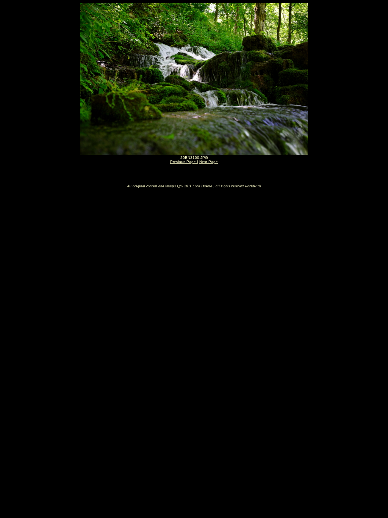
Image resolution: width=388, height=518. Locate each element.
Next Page (208, 162)
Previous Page (183, 162)
